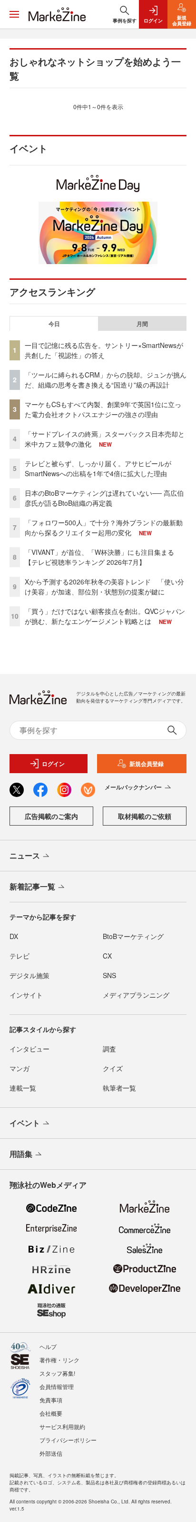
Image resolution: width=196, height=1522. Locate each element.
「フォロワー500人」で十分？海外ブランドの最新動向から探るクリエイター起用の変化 (104, 527)
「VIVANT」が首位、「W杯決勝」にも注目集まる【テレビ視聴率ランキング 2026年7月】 (99, 557)
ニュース (25, 855)
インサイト (26, 995)
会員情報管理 (56, 1386)
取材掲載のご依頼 (144, 816)
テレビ (19, 955)
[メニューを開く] (14, 14)
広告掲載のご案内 (51, 816)
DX (14, 936)
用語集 (21, 1153)
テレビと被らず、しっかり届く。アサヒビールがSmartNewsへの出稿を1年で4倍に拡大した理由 (98, 468)
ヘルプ (48, 1346)
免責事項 (50, 1400)
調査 (109, 1048)
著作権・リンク (59, 1360)
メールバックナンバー (133, 787)
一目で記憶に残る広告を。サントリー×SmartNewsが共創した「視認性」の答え (104, 350)
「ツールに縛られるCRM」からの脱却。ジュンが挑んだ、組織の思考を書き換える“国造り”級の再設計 (105, 379)
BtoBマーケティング (133, 936)
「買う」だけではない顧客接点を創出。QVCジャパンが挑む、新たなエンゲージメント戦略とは (105, 616)
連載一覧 (23, 1088)
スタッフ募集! (57, 1373)
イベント (25, 1122)
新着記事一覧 (32, 886)
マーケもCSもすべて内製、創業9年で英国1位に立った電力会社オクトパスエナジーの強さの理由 (103, 409)
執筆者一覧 (119, 1088)
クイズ (113, 1068)
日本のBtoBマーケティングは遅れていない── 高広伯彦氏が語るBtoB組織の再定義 (104, 498)
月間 (142, 323)
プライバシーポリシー (68, 1440)
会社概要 (50, 1413)
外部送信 (50, 1453)
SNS (109, 975)
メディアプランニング (136, 995)
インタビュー (29, 1048)
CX (107, 955)
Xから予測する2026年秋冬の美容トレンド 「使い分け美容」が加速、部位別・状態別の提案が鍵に (104, 586)
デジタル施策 (29, 975)
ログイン (53, 763)
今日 (54, 323)
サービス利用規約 (62, 1426)
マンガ (19, 1068)
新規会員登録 (146, 763)
